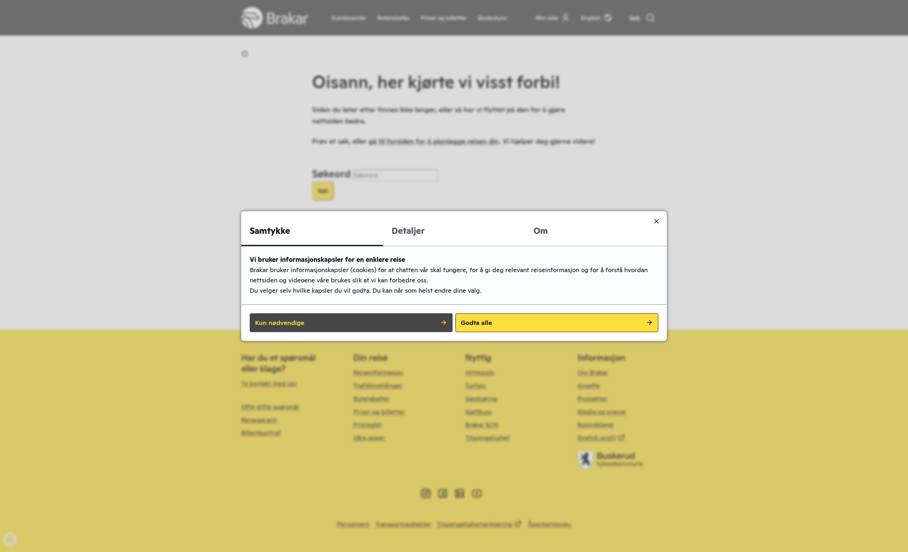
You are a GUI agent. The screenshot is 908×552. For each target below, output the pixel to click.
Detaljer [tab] (408, 230)
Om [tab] (540, 230)
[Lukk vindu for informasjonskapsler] (656, 221)
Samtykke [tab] (270, 230)
